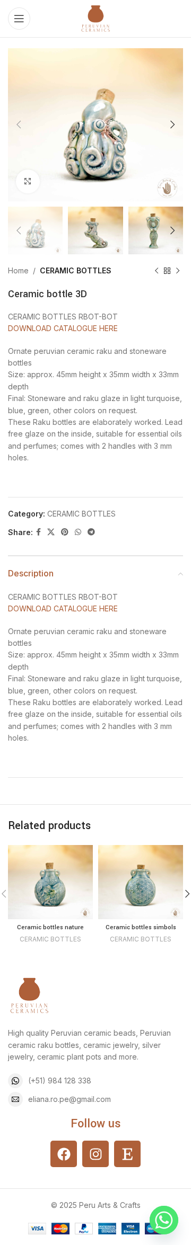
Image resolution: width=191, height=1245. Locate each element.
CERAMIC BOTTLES (75, 270)
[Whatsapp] (164, 1220)
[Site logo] (95, 17)
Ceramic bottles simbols (141, 927)
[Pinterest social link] (65, 532)
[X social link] (51, 532)
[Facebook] (63, 1154)
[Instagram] (95, 1154)
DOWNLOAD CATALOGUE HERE (63, 328)
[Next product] (177, 271)
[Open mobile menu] (19, 18)
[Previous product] (156, 271)
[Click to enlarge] (28, 181)
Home (18, 270)
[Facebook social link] (38, 532)
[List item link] (95, 1080)
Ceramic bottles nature (50, 927)
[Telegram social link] (91, 532)
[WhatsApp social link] (78, 532)
